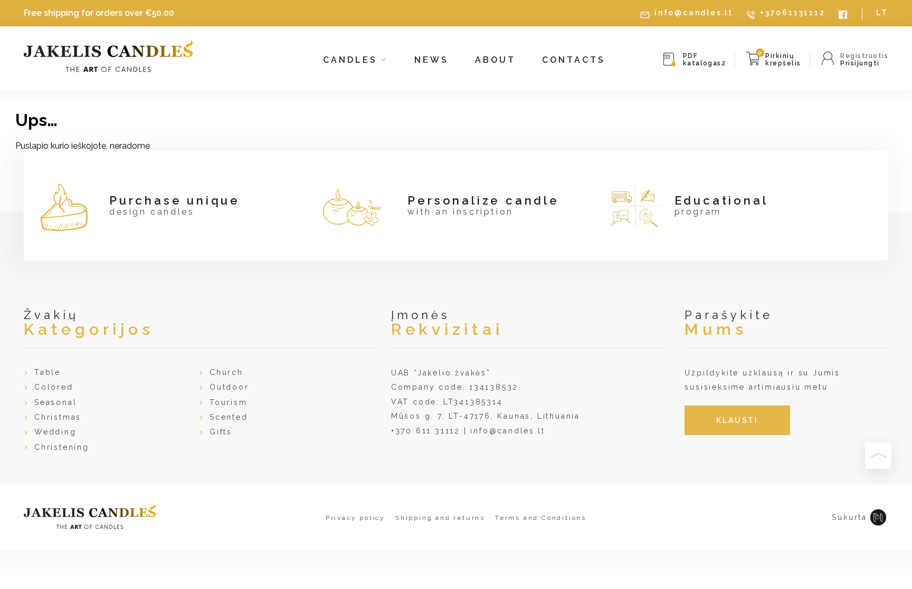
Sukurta (849, 517)
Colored (53, 387)
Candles (352, 60)
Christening (61, 447)
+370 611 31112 (425, 431)
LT (882, 12)
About (495, 60)
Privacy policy (355, 518)
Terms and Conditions (540, 518)
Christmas (57, 417)
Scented (229, 417)
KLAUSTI (737, 420)
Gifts (221, 432)
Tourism (229, 402)
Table (47, 372)
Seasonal (55, 402)
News (431, 60)
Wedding (55, 432)
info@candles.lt (693, 12)
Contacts (573, 60)
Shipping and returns (440, 518)
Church (226, 372)
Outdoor (229, 387)
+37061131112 (792, 12)
